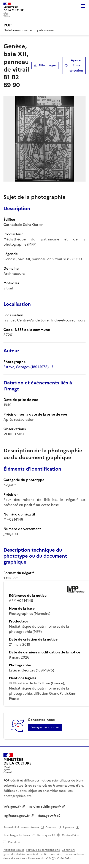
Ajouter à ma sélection (76, 65)
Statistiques (44, 835)
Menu (83, 6)
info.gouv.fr (12, 806)
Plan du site (15, 842)
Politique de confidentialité (43, 850)
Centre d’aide (70, 835)
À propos (68, 827)
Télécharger (47, 65)
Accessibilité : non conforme (21, 827)
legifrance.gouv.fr (16, 816)
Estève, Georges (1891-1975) (26, 366)
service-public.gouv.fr (45, 806)
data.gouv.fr (47, 816)
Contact (51, 827)
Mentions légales (13, 850)
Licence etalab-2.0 (39, 858)
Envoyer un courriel (44, 727)
